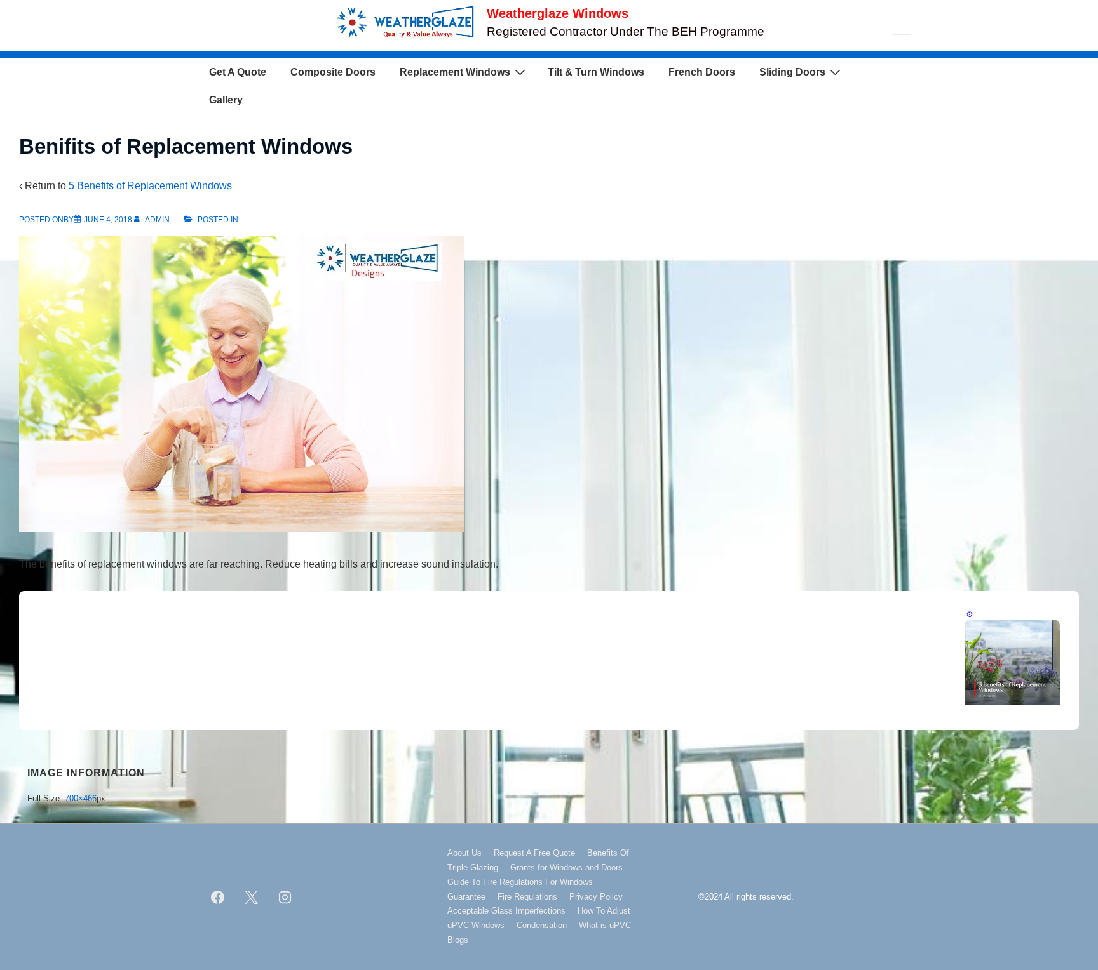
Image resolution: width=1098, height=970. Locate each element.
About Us (464, 853)
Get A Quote (237, 72)
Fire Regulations (527, 896)
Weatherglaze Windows (557, 13)
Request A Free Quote (534, 853)
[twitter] (252, 897)
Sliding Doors (792, 72)
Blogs (457, 940)
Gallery (226, 100)
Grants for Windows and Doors (566, 867)
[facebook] (218, 897)
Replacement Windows (455, 72)
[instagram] (285, 897)
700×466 (81, 798)
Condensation (542, 925)
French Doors (701, 72)
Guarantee (466, 896)
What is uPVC (605, 925)
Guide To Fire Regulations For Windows (520, 882)
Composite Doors (333, 72)
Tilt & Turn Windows (596, 72)
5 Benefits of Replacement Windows (150, 185)
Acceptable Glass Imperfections (506, 910)
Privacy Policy (596, 896)
